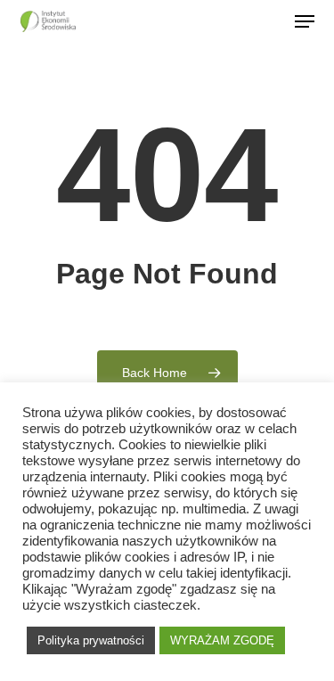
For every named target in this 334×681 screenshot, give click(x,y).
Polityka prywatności (90, 640)
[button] (304, 21)
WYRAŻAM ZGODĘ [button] (222, 640)
